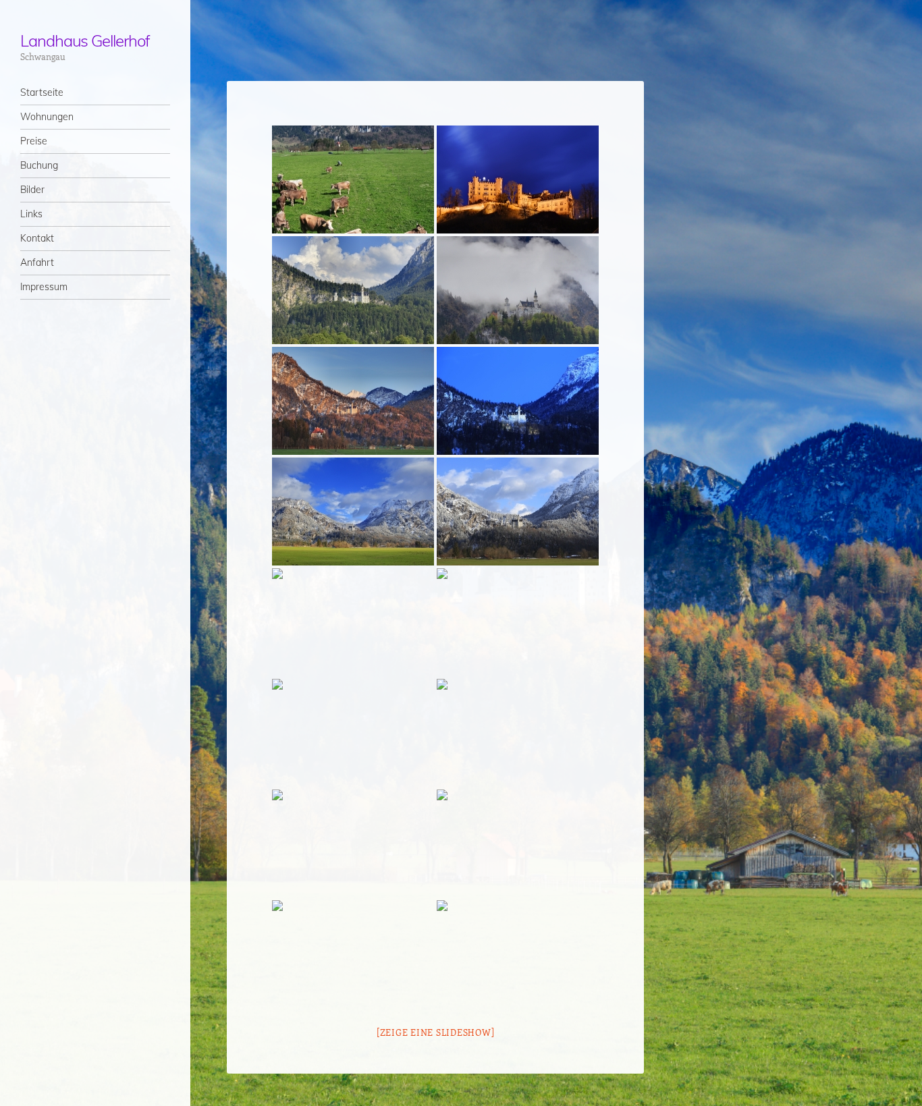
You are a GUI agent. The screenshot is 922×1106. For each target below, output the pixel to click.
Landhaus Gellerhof (85, 40)
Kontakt (37, 238)
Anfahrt (37, 262)
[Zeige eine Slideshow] (436, 1032)
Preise (33, 141)
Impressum (43, 287)
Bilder (32, 190)
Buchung (39, 165)
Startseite (41, 92)
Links (31, 214)
